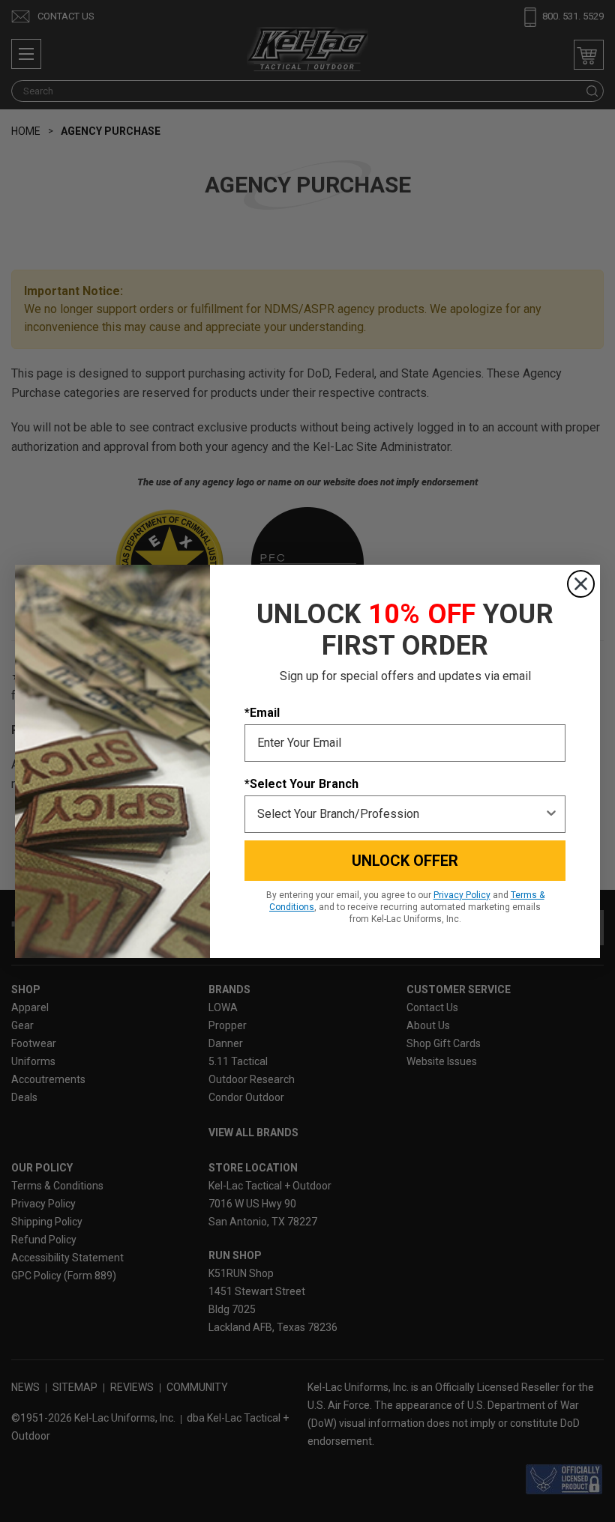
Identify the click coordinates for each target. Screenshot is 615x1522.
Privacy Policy (462, 895)
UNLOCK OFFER (405, 861)
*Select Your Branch (301, 784)
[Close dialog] (581, 584)
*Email (262, 713)
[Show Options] (551, 814)
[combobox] (400, 814)
